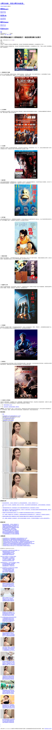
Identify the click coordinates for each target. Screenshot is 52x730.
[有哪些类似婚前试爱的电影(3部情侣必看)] (19, 497)
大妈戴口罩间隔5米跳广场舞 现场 (8, 691)
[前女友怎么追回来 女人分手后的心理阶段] (8, 556)
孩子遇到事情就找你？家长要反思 (8, 719)
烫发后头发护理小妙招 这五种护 (8, 585)
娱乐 (8, 34)
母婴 (3, 18)
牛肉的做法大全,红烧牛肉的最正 (8, 675)
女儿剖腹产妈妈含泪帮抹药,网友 (8, 721)
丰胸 (5, 12)
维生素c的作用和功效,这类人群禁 (8, 661)
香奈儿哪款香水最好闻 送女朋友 (8, 615)
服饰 (1, 11)
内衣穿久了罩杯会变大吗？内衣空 (8, 662)
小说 (5, 24)
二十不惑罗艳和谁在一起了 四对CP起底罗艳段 (10, 533)
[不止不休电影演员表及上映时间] (8, 418)
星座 (5, 18)
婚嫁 (1, 19)
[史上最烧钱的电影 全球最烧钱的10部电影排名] (19, 471)
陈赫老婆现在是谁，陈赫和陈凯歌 (8, 705)
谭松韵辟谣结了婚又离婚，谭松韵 (8, 706)
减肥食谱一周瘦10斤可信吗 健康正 (8, 634)
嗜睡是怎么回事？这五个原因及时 (8, 664)
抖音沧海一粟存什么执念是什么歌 (8, 707)
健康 (3, 19)
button (11, 33)
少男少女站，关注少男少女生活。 (12, 3)
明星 (1, 24)
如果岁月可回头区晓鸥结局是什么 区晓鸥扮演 (10, 531)
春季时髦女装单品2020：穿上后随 (8, 551)
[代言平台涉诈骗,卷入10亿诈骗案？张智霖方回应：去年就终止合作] (7, 689)
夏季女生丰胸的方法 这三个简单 (8, 597)
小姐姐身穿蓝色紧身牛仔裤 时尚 (8, 552)
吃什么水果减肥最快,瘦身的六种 (8, 632)
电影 (3, 414)
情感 (5, 19)
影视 (1, 25)
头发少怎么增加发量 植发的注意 (8, 584)
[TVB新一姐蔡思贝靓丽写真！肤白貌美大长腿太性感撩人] (7, 703)
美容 (3, 11)
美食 (1, 18)
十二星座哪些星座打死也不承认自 (8, 650)
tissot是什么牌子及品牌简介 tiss (7, 621)
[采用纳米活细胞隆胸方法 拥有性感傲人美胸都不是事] (7, 596)
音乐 (3, 25)
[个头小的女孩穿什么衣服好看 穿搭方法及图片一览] (9, 550)
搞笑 (1, 32)
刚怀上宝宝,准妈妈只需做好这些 (8, 720)
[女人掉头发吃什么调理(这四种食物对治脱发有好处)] (7, 582)
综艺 (3, 24)
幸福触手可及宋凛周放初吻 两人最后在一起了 (10, 526)
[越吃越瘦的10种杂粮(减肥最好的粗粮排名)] (7, 631)
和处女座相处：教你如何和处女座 (8, 648)
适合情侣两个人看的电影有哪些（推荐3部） (12, 406)
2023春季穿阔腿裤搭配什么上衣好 (8, 553)
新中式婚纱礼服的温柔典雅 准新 (8, 564)
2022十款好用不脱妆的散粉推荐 (8, 570)
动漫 (5, 25)
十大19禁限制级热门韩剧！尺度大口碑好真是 (10, 530)
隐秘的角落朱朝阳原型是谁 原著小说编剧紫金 (10, 532)
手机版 (1, 6)
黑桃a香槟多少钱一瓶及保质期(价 (8, 620)
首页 (5, 34)
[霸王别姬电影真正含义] (19, 446)
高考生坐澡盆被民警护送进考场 (8, 692)
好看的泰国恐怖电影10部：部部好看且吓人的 (10, 525)
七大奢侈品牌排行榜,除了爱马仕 (8, 618)
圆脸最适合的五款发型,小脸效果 (8, 583)
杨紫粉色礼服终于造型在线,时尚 (8, 554)
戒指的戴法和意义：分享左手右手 (8, 565)
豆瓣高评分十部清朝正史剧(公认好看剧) (9, 529)
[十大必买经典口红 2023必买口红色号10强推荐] (9, 567)
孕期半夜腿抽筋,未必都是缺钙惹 (8, 722)
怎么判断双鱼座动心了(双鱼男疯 (8, 649)
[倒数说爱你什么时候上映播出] (8, 420)
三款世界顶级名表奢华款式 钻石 (8, 619)
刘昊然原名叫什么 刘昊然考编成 (8, 704)
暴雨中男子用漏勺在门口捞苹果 (8, 693)
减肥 (1, 12)
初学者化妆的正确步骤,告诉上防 (8, 568)
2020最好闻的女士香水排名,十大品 (8, 613)
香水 (3, 12)
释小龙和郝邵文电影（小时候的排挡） (9, 528)
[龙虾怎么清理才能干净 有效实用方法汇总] (7, 674)
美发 (5, 11)
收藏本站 (8, 6)
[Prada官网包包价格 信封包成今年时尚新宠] (8, 617)
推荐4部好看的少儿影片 (8, 404)
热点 (1, 31)
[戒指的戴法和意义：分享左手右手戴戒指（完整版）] (10, 562)
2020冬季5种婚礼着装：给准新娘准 (8, 563)
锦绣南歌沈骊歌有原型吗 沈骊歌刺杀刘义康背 (10, 527)
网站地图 (5, 6)
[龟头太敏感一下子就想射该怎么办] (7, 660)
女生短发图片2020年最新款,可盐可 (8, 586)
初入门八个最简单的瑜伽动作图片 (8, 635)
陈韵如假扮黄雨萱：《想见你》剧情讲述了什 (10, 524)
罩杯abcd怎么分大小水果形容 (7, 598)
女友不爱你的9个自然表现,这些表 (8, 558)
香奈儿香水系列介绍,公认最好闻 (8, 614)
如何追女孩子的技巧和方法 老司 (8, 560)
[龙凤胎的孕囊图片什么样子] (7, 718)
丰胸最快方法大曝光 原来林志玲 (8, 599)
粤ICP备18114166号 (48, 728)
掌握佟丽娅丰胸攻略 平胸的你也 (8, 600)
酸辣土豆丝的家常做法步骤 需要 (8, 679)
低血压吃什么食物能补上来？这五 (8, 663)
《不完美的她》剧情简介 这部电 (8, 569)
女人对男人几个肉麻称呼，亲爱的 (8, 559)
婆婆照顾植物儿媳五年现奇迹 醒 (8, 690)
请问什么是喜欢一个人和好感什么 (8, 557)
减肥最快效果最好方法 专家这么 (8, 633)
